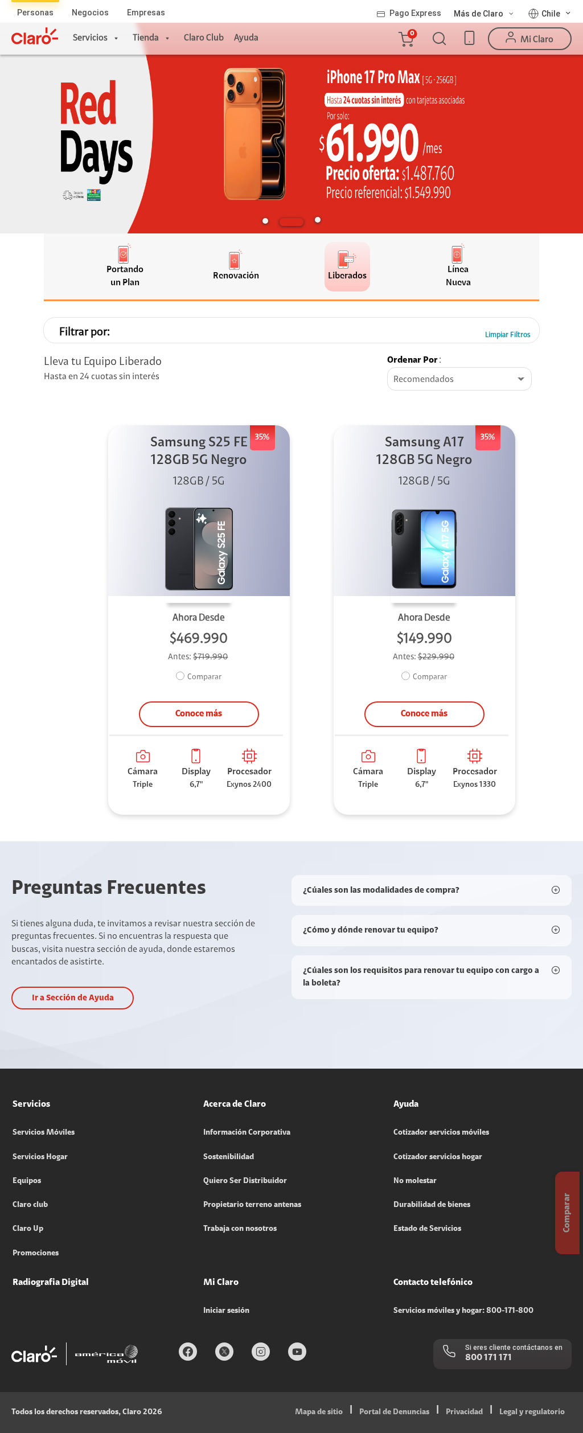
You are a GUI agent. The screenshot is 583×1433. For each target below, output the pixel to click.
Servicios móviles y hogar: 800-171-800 (463, 1311)
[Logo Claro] (34, 36)
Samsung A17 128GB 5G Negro (424, 451)
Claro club (30, 1205)
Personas (35, 12)
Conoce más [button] (198, 713)
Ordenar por (412, 360)
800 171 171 (488, 1357)
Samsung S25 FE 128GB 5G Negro (199, 451)
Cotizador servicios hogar (437, 1157)
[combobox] (459, 380)
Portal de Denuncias (394, 1412)
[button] (405, 39)
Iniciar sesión (226, 1311)
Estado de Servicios (427, 1229)
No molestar (415, 1181)
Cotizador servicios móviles (441, 1133)
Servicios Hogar (40, 1157)
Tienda (146, 38)
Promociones (36, 1254)
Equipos (27, 1181)
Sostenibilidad (228, 1157)
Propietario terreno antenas (252, 1205)
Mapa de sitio (319, 1412)
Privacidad (464, 1412)
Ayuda (246, 38)
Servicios (90, 38)
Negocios (90, 12)
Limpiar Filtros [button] (508, 335)
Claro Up (28, 1229)
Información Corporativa (246, 1133)
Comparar (204, 677)
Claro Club (204, 38)
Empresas (146, 12)
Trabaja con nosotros (240, 1229)
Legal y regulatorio (532, 1412)
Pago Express (415, 13)
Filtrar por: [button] (84, 332)
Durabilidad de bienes (431, 1205)
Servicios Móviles (44, 1133)
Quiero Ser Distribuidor (245, 1181)
